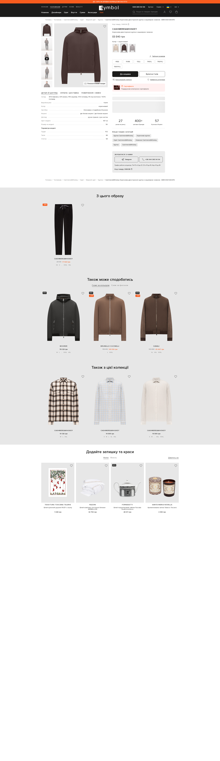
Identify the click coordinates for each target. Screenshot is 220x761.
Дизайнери (56, 12)
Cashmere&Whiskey (124, 29)
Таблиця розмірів (158, 56)
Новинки (45, 12)
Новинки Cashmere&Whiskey (146, 140)
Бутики (150, 7)
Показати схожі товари (96, 84)
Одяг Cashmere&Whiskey (123, 140)
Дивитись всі (173, 458)
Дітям (64, 7)
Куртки (116, 145)
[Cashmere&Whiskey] (63, 229)
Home (71, 7)
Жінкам (44, 7)
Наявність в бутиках (157, 80)
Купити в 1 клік (152, 74)
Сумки (82, 12)
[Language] (169, 7)
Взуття (74, 12)
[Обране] (170, 12)
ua (176, 7)
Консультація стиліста (124, 80)
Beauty (79, 7)
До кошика (125, 74)
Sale (101, 12)
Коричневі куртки (143, 136)
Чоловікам (55, 7)
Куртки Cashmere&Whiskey (123, 136)
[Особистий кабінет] (164, 12)
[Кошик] (176, 12)
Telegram (128, 159)
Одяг (66, 12)
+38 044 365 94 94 (152, 159)
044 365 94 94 (138, 7)
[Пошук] (133, 12)
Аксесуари (92, 12)
